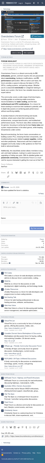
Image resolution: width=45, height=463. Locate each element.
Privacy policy (26, 453)
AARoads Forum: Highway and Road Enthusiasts (22, 378)
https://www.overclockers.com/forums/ (17, 49)
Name (3, 218)
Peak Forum (8, 402)
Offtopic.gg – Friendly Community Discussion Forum (23, 346)
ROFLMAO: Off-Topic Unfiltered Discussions (20, 358)
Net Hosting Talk (10, 297)
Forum (5, 39)
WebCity (7, 281)
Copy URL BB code (7, 433)
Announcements (7, 453)
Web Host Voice (10, 305)
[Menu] (3, 3)
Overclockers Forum (11, 36)
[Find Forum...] (42, 3)
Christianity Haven (10, 410)
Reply (42, 193)
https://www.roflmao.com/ (12, 366)
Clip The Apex (9, 394)
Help (33, 453)
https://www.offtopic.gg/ (12, 353)
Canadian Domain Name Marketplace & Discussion (22, 333)
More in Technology (8, 269)
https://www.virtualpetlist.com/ (14, 328)
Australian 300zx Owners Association (17, 386)
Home (39, 453)
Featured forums (7, 317)
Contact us (16, 453)
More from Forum (7, 374)
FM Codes (8, 273)
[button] (34, 3)
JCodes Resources (11, 289)
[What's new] (38, 3)
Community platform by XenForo (18, 459)
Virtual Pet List (9, 320)
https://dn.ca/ (8, 341)
